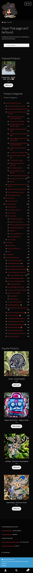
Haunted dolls (13, 296)
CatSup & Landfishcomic (14, 248)
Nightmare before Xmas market (10, 542)
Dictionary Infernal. (13, 201)
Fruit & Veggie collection (14, 210)
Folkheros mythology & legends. (16, 281)
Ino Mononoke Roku (15, 284)
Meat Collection (12, 213)
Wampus (12, 181)
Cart (25, 569)
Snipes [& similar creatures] (17, 178)
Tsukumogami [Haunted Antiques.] (17, 333)
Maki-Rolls (12, 231)
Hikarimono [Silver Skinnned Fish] (18, 225)
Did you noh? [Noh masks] (16, 275)
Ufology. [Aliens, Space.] (14, 195)
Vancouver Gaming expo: (8, 546)
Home (5, 22)
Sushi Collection (12, 216)
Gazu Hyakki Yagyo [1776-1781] (16, 287)
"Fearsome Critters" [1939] (17, 121)
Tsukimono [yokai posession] (15, 330)
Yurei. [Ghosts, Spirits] (13, 336)
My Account (5, 570)
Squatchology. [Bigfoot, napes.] (16, 192)
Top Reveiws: (6, 552)
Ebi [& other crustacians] (16, 222)
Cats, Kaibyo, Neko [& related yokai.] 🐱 (18, 269)
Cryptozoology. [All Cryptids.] (13, 103)
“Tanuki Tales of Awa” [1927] (15, 260)
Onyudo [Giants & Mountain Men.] (16, 318)
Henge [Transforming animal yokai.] (17, 290)
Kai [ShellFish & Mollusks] (16, 228)
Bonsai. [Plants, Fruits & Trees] (16, 266)
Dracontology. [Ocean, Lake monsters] (18, 109)
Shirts (9, 251)
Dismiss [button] (4, 565)
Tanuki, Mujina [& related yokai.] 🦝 (17, 324)
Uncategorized (9, 254)
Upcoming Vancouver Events (10, 526)
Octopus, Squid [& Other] (16, 233)
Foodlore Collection (11, 204)
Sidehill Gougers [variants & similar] (19, 175)
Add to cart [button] (8, 85)
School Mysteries (14, 299)
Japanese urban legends (14, 293)
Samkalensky (9, 242)
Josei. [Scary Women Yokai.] (15, 302)
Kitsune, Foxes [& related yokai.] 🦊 (17, 312)
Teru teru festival (7, 534)
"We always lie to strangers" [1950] (19, 152)
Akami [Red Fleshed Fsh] (16, 219)
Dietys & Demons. (10, 198)
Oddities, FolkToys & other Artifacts (17, 189)
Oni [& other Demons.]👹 (14, 315)
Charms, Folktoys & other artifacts (17, 272)
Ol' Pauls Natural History (16, 168)
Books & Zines (11, 245)
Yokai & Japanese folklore (12, 257)
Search (16, 570)
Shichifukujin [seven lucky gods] (16, 321)
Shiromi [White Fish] (15, 236)
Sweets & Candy (12, 239)
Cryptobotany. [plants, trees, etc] (16, 106)
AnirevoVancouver (7, 530)
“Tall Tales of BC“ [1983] (16, 160)
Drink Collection (12, 207)
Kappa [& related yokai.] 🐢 (15, 305)
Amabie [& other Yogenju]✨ (15, 263)
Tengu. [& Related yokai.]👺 (15, 327)
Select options (16, 426)
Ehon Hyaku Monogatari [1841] (16, 278)
